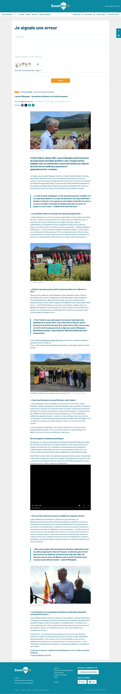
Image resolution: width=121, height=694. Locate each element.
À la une (21, 14)
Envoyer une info (113, 14)
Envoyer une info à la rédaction (24, 683)
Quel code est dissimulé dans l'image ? (28, 70)
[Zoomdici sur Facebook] (118, 30)
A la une (56, 668)
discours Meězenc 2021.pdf (41, 655)
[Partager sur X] (25, 105)
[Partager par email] (29, 105)
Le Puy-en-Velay (26, 92)
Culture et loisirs (59, 672)
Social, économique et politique (43, 92)
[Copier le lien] (33, 105)
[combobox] (9, 14)
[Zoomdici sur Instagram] (118, 35)
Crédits (17, 690)
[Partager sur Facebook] (22, 105)
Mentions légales (26, 690)
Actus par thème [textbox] (7, 14)
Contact (17, 678)
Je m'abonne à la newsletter (88, 672)
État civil (34, 14)
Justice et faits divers (60, 675)
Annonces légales (44, 14)
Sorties (28, 14)
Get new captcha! (38, 64)
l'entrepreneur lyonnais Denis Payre (52, 340)
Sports (56, 677)
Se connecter (88, 14)
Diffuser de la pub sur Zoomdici (24, 680)
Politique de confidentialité (41, 690)
